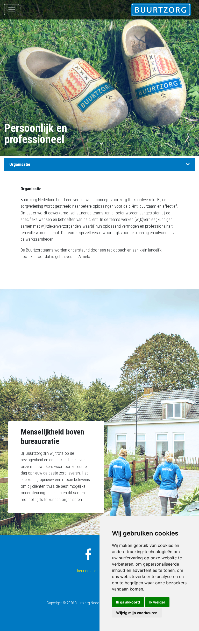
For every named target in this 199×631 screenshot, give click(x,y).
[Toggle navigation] (11, 9)
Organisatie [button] (19, 164)
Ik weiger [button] (157, 602)
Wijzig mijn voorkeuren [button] (137, 612)
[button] (188, 164)
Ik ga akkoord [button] (128, 602)
